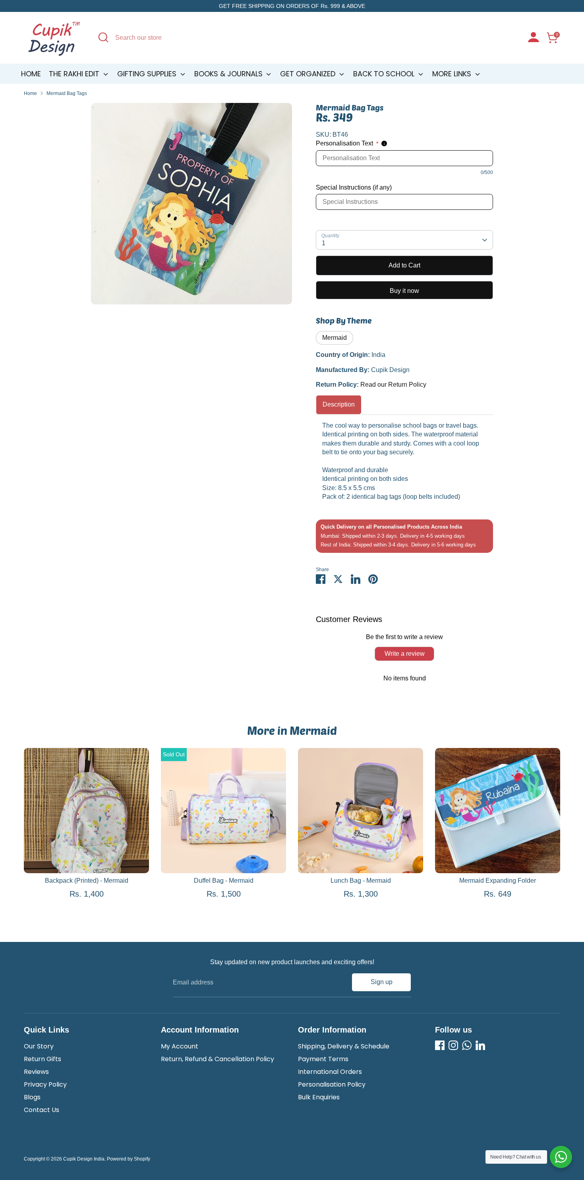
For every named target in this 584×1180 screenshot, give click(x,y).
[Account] (534, 38)
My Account (179, 1046)
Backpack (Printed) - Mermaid (86, 880)
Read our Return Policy (393, 384)
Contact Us (41, 1109)
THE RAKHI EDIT (75, 74)
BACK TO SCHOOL (384, 74)
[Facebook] (440, 1045)
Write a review (405, 653)
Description (339, 404)
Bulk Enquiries (319, 1097)
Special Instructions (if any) (354, 187)
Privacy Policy (45, 1084)
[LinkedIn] (480, 1045)
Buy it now (404, 290)
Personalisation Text (347, 143)
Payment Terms (323, 1059)
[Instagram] (453, 1045)
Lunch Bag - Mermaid (361, 880)
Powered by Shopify (128, 1159)
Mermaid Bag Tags (66, 93)
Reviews (36, 1071)
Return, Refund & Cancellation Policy (217, 1059)
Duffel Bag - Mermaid (223, 880)
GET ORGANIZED (308, 74)
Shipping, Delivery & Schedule (343, 1046)
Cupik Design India (83, 1159)
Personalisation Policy (331, 1084)
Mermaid (334, 337)
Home (31, 74)
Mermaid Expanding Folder (497, 880)
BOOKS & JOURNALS (229, 74)
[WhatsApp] (467, 1045)
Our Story (39, 1046)
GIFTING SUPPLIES (147, 74)
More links (452, 74)
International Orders (330, 1071)
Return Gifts (42, 1059)
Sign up (382, 981)
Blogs (32, 1097)
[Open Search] (103, 37)
